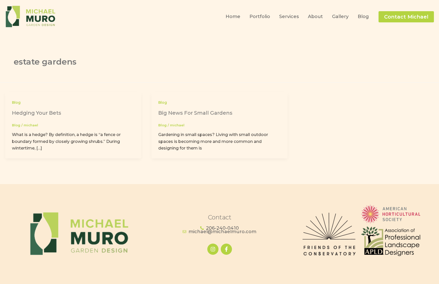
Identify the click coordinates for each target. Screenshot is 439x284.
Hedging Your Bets (36, 113)
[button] (406, 16)
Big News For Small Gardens (195, 113)
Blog (16, 102)
